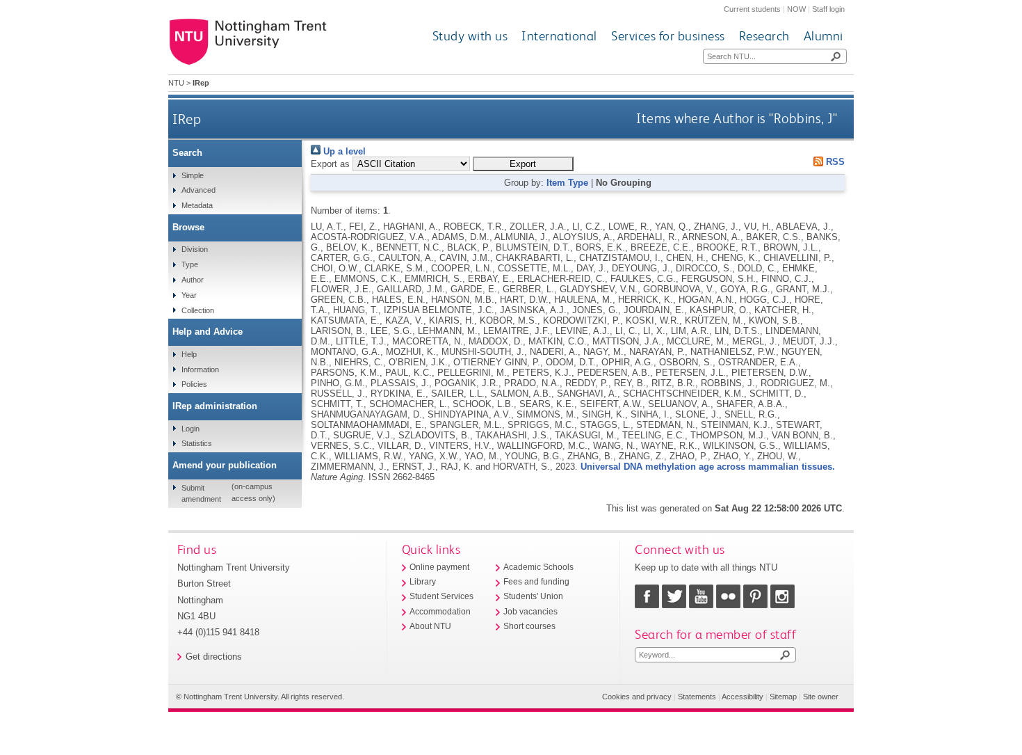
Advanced (198, 190)
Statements (697, 696)
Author (192, 280)
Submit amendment (201, 493)
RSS (834, 162)
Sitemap (783, 696)
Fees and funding (536, 582)
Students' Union (533, 596)
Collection (197, 310)
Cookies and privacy (637, 696)
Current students (752, 9)
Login (190, 428)
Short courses (529, 626)
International (559, 36)
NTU (176, 83)
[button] (523, 164)
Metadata (197, 205)
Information (200, 369)
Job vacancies (530, 611)
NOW (796, 9)
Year (189, 295)
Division (194, 249)
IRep (186, 118)
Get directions (214, 656)
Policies (194, 384)
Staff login (828, 9)
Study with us (470, 36)
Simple (192, 175)
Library (422, 582)
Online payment (439, 567)
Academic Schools (538, 567)
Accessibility (742, 696)
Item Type (567, 182)
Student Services (441, 596)
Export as (330, 164)
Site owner (820, 696)
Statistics (196, 443)
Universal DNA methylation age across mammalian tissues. (708, 466)
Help (189, 354)
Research (764, 36)
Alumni (823, 36)
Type (189, 264)
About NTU (430, 626)
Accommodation (440, 611)
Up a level (343, 151)
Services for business (668, 36)
